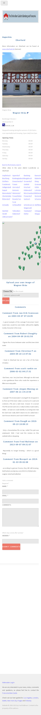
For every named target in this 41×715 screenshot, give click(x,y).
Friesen (14, 184)
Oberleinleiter (6, 196)
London (35, 698)
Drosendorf (28, 181)
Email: (5, 496)
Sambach (27, 199)
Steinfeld (5, 211)
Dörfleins (5, 181)
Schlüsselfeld (16, 205)
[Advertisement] (11, 604)
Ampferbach (6, 175)
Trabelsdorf (28, 211)
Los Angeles (27, 698)
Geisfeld (26, 184)
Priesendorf (28, 196)
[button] (34, 240)
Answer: (6, 536)
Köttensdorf (28, 190)
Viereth (4, 214)
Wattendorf (16, 214)
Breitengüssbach (18, 178)
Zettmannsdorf (7, 217)
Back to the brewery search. (11, 165)
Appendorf (16, 175)
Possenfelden (17, 196)
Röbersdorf (6, 199)
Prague (20, 701)
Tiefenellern (16, 211)
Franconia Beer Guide (9, 693)
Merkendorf (16, 193)
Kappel (4, 190)
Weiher (26, 214)
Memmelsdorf (7, 193)
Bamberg (27, 175)
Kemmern (15, 190)
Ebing (37, 181)
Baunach (38, 175)
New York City (12, 701)
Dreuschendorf (17, 181)
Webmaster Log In (8, 682)
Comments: (6, 505)
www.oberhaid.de (8, 49)
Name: (5, 486)
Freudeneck (6, 184)
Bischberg (5, 178)
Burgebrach (28, 178)
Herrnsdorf (16, 187)
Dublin (4, 701)
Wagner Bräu (20, 113)
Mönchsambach (29, 193)
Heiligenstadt (6, 187)
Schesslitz (5, 205)
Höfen (37, 187)
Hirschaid (27, 187)
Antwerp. (29, 701)
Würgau (37, 214)
